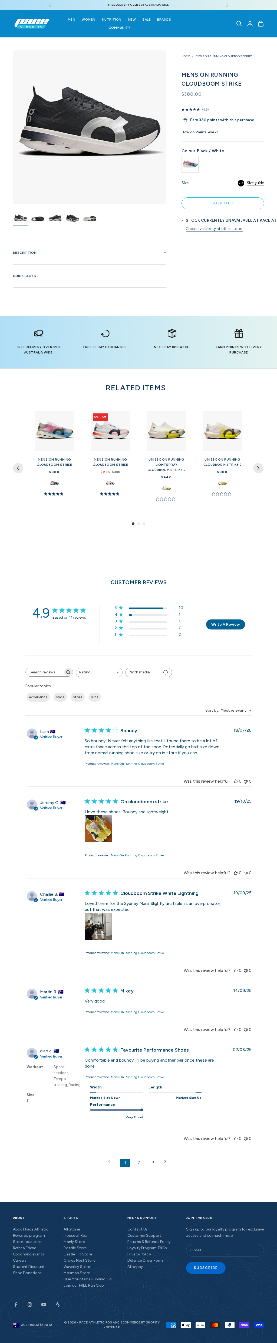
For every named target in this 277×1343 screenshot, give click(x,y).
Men (71, 19)
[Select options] (68, 446)
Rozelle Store (75, 1248)
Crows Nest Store (79, 1260)
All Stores (72, 1229)
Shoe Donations (27, 1273)
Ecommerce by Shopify (140, 1322)
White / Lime (166, 488)
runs (94, 697)
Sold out (223, 203)
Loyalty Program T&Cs (147, 1248)
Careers (20, 1260)
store (77, 697)
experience (38, 697)
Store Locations (27, 1241)
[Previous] (18, 468)
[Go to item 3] (55, 218)
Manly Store (74, 1241)
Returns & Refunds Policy (148, 1241)
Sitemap (113, 1327)
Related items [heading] (136, 387)
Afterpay (135, 1266)
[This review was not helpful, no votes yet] (246, 781)
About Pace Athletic (30, 1229)
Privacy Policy (139, 1254)
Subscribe (206, 1268)
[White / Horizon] (190, 164)
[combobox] (99, 672)
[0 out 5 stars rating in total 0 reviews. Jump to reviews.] (166, 499)
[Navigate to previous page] (111, 1161)
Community (119, 28)
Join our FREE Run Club (84, 1285)
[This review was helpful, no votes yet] (236, 781)
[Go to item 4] (72, 218)
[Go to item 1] (20, 218)
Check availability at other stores (214, 228)
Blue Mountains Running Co (88, 1279)
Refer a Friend (25, 1248)
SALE (146, 19)
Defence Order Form (145, 1260)
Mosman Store (77, 1273)
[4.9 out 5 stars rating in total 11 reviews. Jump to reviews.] (54, 494)
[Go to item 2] (37, 218)
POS (108, 1322)
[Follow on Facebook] (15, 1304)
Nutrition (111, 19)
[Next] (258, 468)
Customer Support (144, 1235)
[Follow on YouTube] (44, 1304)
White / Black (110, 483)
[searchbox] (44, 672)
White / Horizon (54, 483)
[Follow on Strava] (58, 1304)
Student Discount (29, 1266)
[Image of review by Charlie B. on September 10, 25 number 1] (98, 926)
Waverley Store (77, 1266)
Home (186, 56)
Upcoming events (28, 1254)
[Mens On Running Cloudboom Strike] (54, 431)
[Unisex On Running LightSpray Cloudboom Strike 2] (166, 431)
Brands (164, 19)
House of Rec (75, 1235)
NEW (132, 19)
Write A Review (225, 624)
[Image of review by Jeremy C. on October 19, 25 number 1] (98, 828)
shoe (60, 697)
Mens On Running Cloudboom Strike (224, 56)
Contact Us (137, 1229)
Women (88, 19)
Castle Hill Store (78, 1254)
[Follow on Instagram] (29, 1304)
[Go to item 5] (89, 218)
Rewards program (29, 1235)
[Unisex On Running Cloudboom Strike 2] (222, 431)
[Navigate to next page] (167, 1161)
